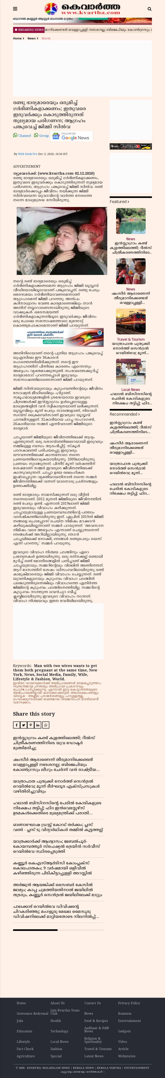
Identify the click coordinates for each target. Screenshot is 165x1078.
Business (124, 1014)
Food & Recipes (96, 1021)
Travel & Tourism (98, 1049)
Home (17, 38)
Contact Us (92, 1003)
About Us (58, 1003)
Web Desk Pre (27, 154)
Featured (118, 202)
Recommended (123, 414)
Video (122, 1042)
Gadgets (124, 1032)
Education (24, 1032)
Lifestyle (23, 1042)
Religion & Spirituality (93, 1040)
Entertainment (129, 1021)
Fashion (56, 1049)
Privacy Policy (129, 1003)
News (32, 38)
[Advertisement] (82, 68)
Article (123, 1049)
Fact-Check (25, 1049)
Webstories (126, 1056)
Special (56, 1056)
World (46, 38)
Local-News (60, 1042)
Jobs (20, 1021)
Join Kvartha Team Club (65, 1012)
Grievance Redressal (32, 1014)
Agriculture (26, 1056)
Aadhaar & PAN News (96, 1030)
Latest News (93, 1056)
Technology (59, 1032)
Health (56, 1021)
